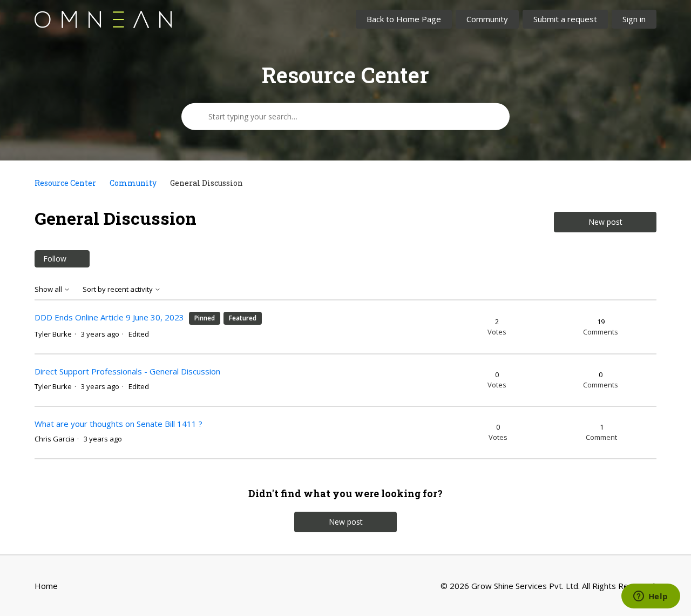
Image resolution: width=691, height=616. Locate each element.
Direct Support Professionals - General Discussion (127, 371)
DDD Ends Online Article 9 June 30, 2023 (109, 317)
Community (487, 19)
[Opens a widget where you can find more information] (650, 597)
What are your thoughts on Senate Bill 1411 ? (118, 423)
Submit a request (565, 19)
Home (46, 585)
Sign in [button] (634, 19)
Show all (49, 289)
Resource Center (65, 183)
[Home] (103, 19)
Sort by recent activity (118, 289)
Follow (54, 258)
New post (605, 222)
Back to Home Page (404, 19)
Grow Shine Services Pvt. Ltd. (525, 585)
